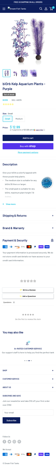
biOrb (5, 100)
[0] (51, 8)
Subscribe (11, 420)
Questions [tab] (7, 302)
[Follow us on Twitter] (9, 441)
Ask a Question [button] (29, 296)
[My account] (46, 8)
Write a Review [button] (29, 290)
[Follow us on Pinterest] (19, 441)
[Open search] (40, 8)
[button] (31, 130)
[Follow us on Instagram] (14, 441)
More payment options (28, 152)
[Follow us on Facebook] (4, 441)
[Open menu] (4, 9)
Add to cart (28, 138)
